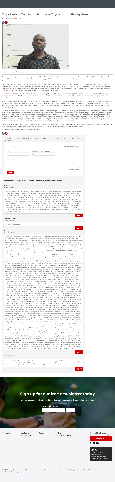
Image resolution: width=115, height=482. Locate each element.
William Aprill (16, 19)
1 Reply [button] (72, 369)
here (9, 140)
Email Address (41, 151)
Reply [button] (79, 215)
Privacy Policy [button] (57, 470)
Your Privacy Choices (9, 472)
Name (9, 151)
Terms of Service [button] (44, 470)
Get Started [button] (100, 438)
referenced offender (11, 94)
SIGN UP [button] (70, 410)
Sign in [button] (78, 147)
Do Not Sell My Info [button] (70, 470)
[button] (3, 22)
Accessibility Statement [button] (87, 470)
